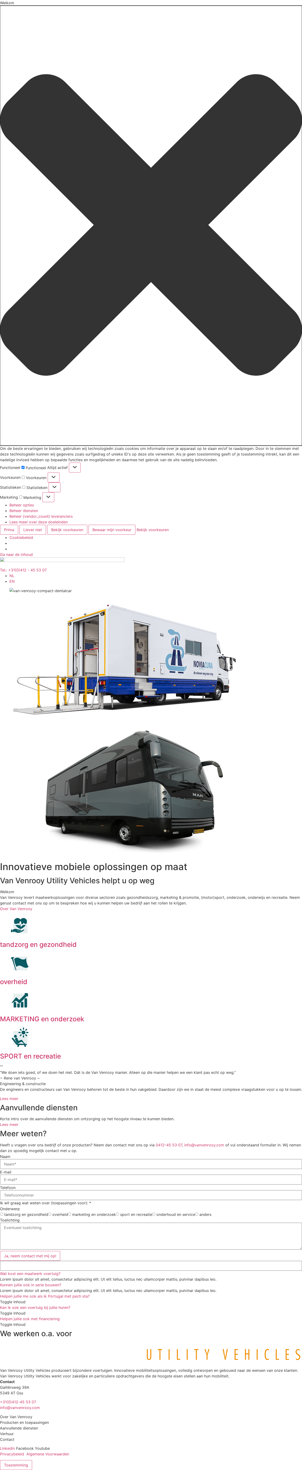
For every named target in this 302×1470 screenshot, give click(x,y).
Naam (5, 1156)
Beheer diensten (23, 510)
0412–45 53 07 (169, 1145)
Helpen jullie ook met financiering (30, 1318)
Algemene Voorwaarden (47, 1454)
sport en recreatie (136, 1214)
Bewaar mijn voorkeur (111, 529)
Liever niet (32, 529)
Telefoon (8, 1187)
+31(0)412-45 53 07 (18, 1402)
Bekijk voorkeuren (67, 529)
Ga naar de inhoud (16, 554)
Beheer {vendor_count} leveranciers (41, 516)
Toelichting (10, 1220)
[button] (151, 226)
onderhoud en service (175, 1214)
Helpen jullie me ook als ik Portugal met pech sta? (45, 1296)
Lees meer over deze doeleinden (38, 522)
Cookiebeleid (21, 537)
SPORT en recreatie (30, 1056)
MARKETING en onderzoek (42, 1019)
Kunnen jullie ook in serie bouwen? (30, 1285)
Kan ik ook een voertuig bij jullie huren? (35, 1307)
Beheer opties (21, 505)
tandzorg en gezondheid (38, 945)
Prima (9, 529)
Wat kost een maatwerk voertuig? (30, 1273)
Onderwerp (10, 1209)
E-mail (5, 1172)
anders (205, 1214)
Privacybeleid (12, 1454)
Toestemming (16, 1465)
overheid (13, 982)
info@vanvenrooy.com (204, 1145)
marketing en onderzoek (94, 1214)
